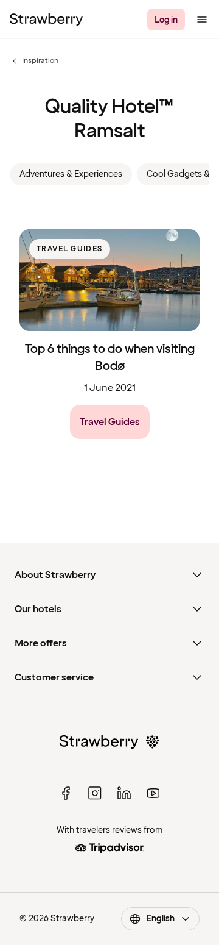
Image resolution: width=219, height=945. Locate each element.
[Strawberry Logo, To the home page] (46, 19)
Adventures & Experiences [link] (70, 174)
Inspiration (34, 61)
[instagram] (95, 793)
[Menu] (202, 19)
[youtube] (153, 793)
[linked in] (124, 793)
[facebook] (65, 793)
